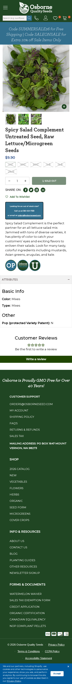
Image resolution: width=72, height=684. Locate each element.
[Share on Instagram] (36, 189)
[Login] (45, 18)
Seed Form (18, 507)
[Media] (64, 106)
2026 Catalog (20, 469)
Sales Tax (17, 436)
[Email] (43, 189)
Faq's (14, 423)
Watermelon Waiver (26, 594)
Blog (13, 553)
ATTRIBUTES (10, 279)
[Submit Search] (29, 18)
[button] (9, 181)
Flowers (16, 488)
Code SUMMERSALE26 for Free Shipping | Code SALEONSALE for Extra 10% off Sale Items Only (36, 34)
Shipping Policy (22, 416)
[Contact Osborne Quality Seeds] (36, 18)
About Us (17, 541)
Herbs (14, 494)
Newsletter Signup (25, 573)
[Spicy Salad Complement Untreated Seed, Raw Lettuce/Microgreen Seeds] (36, 78)
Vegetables (18, 481)
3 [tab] (41, 107)
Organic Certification (27, 613)
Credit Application (24, 606)
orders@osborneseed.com (29, 215)
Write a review (36, 359)
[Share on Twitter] (31, 189)
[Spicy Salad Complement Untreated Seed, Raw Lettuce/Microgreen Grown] (36, 119)
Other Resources (23, 566)
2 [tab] (36, 107)
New (13, 475)
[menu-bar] (8, 7)
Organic (16, 501)
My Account (19, 410)
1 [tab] (31, 107)
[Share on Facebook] (25, 189)
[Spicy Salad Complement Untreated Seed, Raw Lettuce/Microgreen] (23, 119)
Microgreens (20, 513)
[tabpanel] (36, 78)
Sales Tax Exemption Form (30, 600)
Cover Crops (19, 520)
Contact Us (18, 547)
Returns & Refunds (25, 429)
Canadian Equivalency (27, 619)
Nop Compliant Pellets (28, 626)
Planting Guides (22, 560)
